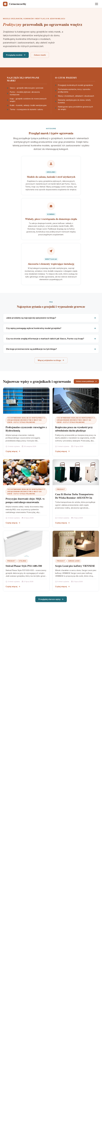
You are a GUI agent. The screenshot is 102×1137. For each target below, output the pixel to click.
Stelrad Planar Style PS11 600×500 (24, 566)
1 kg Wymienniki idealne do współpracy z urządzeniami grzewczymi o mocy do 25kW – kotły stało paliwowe (26, 420)
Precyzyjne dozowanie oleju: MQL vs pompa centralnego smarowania (25, 500)
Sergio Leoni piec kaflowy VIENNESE (75, 566)
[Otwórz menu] (96, 3)
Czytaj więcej (11, 451)
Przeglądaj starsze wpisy (49, 599)
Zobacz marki (40, 55)
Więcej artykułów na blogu (49, 360)
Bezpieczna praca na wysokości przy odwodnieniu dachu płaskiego (74, 428)
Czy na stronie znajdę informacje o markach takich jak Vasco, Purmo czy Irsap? (45, 338)
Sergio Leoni (73, 561)
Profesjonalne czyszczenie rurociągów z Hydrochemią (26, 428)
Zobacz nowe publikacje (85, 381)
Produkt (61, 489)
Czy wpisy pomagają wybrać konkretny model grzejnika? (33, 328)
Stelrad (22, 561)
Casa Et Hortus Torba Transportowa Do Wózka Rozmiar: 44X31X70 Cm (74, 495)
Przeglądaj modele (14, 55)
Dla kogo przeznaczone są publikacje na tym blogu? (31, 349)
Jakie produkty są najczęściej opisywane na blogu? (31, 318)
